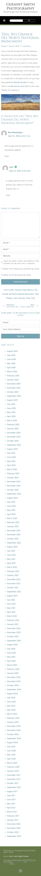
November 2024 (13, 437)
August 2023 (12, 498)
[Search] (29, 21)
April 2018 (11, 759)
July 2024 (11, 453)
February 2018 (13, 767)
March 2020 (12, 665)
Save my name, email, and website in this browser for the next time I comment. (21, 262)
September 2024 (14, 445)
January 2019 (12, 722)
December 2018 (13, 726)
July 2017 (11, 795)
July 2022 (11, 551)
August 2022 (12, 547)
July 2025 (11, 404)
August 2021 (12, 596)
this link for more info (19, 86)
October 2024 (12, 441)
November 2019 (13, 681)
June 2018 (11, 751)
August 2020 (12, 645)
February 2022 (13, 571)
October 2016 (12, 832)
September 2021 (14, 592)
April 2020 (11, 661)
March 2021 (12, 616)
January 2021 (12, 624)
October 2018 (12, 734)
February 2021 (13, 620)
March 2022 (12, 567)
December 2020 (13, 628)
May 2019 (11, 706)
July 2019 (11, 698)
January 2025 (12, 429)
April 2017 (11, 808)
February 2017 (13, 816)
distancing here (20, 82)
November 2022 (13, 535)
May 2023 (11, 510)
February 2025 (13, 424)
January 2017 (12, 820)
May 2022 (11, 559)
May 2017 (11, 804)
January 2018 (12, 771)
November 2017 (13, 779)
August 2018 (12, 742)
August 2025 (12, 400)
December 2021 (13, 579)
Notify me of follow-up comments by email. (21, 269)
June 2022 (11, 555)
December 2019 (13, 677)
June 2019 (11, 702)
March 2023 (12, 518)
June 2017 (11, 799)
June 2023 (11, 506)
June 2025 (11, 408)
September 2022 (14, 543)
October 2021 (12, 587)
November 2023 (13, 486)
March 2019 (12, 714)
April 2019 (11, 710)
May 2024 (11, 461)
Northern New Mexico (24, 290)
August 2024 (12, 449)
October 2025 (12, 392)
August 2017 (12, 791)
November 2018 (13, 730)
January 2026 (12, 380)
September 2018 (14, 738)
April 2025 (11, 416)
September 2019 (14, 689)
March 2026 (12, 371)
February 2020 (13, 669)
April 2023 (11, 514)
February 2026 (13, 376)
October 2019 (12, 685)
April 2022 (11, 563)
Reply (7, 156)
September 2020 (14, 641)
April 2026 (11, 367)
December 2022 (13, 531)
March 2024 (12, 469)
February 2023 (13, 522)
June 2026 (11, 359)
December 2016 (13, 824)
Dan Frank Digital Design (19, 856)
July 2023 (11, 502)
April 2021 (11, 612)
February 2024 (13, 473)
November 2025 (13, 388)
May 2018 (11, 755)
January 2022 (12, 575)
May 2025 (11, 412)
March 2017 (12, 812)
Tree (33, 298)
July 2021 (11, 600)
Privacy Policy (18, 862)
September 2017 (14, 787)
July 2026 (11, 355)
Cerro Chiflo (9, 290)
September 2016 (14, 836)
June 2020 (11, 653)
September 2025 (14, 396)
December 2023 (13, 482)
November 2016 (13, 828)
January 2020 (12, 673)
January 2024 (12, 478)
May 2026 (11, 363)
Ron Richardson (15, 132)
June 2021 (11, 604)
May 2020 (11, 657)
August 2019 (12, 694)
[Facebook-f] (20, 871)
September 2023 (14, 494)
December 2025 (13, 384)
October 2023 (12, 490)
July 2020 (11, 649)
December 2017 (13, 775)
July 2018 (11, 747)
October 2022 (12, 539)
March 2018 (12, 763)
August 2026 (12, 351)
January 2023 (12, 526)
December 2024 (13, 433)
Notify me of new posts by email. (17, 275)
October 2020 (12, 636)
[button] (4, 20)
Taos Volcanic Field (22, 298)
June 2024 (11, 457)
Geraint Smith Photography (20, 6)
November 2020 (13, 632)
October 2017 (12, 783)
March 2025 (12, 420)
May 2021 (11, 608)
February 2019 (13, 718)
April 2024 (11, 465)
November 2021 (13, 583)
